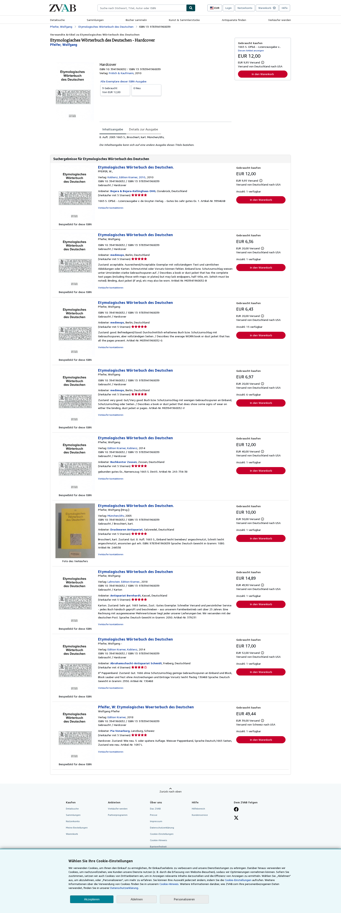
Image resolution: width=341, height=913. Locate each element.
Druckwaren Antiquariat (126, 529)
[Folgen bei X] (236, 818)
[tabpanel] (165, 141)
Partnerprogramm (117, 814)
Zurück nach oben (170, 791)
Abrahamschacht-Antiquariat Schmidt (136, 663)
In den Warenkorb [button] (263, 74)
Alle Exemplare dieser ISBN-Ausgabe (123, 81)
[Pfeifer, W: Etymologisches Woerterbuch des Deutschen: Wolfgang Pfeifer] (75, 760)
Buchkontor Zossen (123, 462)
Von (111, 90)
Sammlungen (95, 20)
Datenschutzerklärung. (124, 887)
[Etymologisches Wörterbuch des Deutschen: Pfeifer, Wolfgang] (75, 288)
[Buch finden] (190, 8)
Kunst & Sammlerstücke (184, 20)
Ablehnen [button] (137, 899)
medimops (117, 254)
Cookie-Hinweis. (169, 884)
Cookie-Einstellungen (238, 880)
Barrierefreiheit (158, 846)
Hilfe (285, 7)
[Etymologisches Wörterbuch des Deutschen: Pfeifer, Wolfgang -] (75, 692)
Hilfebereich (198, 808)
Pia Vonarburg (120, 730)
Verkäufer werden (279, 20)
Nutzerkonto (245, 7)
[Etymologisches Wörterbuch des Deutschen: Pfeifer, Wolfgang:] (75, 624)
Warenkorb (72, 833)
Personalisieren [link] (184, 899)
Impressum (156, 821)
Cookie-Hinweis (158, 840)
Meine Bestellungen (77, 827)
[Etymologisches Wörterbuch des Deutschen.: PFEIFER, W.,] (75, 220)
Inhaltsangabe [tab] (112, 129)
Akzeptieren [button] (91, 899)
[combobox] (141, 8)
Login (228, 7)
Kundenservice (200, 814)
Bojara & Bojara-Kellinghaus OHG (133, 191)
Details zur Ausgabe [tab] (143, 129)
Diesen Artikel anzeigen (251, 50)
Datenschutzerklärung (162, 827)
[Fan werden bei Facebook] (236, 809)
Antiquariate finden (234, 20)
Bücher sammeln (136, 20)
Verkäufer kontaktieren (110, 207)
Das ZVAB (155, 808)
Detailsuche (57, 20)
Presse (153, 814)
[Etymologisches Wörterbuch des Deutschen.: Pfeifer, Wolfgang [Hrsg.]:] (75, 557)
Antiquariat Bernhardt (125, 595)
